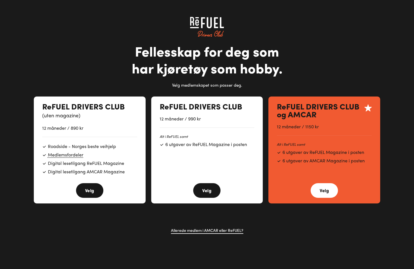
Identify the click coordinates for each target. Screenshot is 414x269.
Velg (89, 190)
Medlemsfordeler (65, 154)
